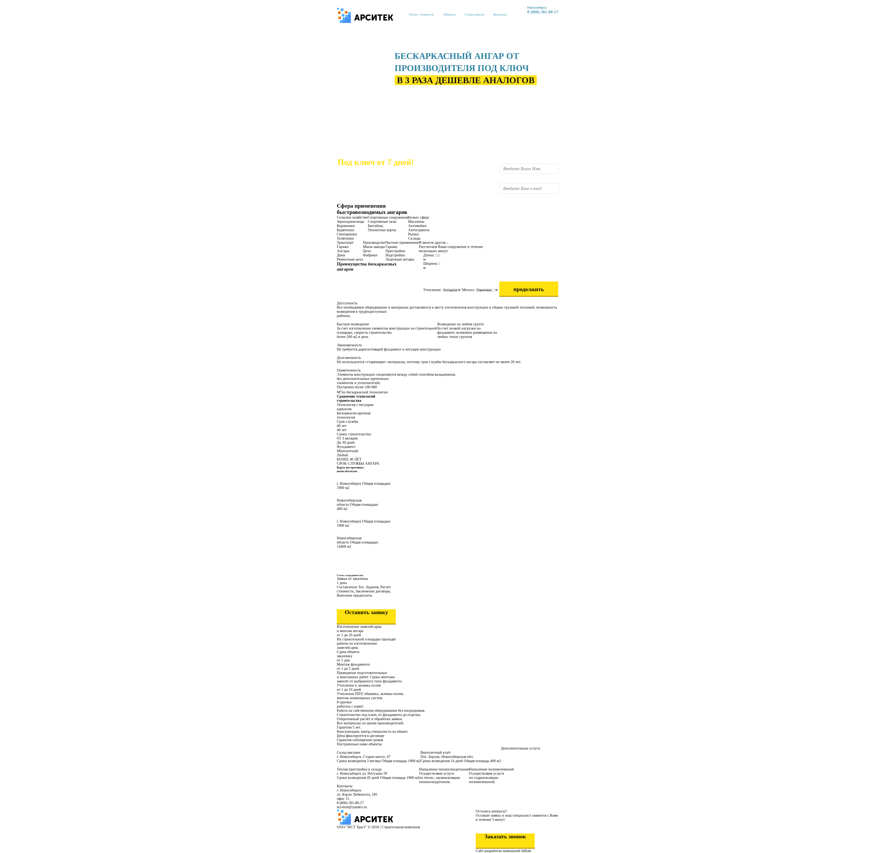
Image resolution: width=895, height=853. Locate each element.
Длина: (429, 255)
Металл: (469, 290)
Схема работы (474, 14)
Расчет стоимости (421, 14)
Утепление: (432, 290)
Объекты (449, 14)
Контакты (500, 14)
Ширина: (431, 263)
